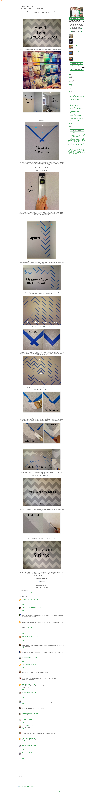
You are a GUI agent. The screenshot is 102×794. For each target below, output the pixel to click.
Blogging (81, 135)
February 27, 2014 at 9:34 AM (33, 657)
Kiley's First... (83, 143)
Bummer (69, 136)
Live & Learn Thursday (44, 592)
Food (74, 139)
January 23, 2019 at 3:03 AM (31, 752)
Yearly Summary (75, 153)
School (82, 149)
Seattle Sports (77, 150)
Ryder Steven (72, 149)
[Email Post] (21, 590)
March (70, 92)
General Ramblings (77, 140)
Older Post (63, 778)
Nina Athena (24, 745)
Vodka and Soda (27, 602)
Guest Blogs (74, 141)
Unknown (23, 621)
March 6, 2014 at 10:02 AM (28, 725)
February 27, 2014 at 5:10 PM (32, 684)
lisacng (23, 670)
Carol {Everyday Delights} (26, 713)
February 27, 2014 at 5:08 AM (37, 599)
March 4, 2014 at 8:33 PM (35, 713)
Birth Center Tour (79, 51)
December (70, 80)
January (70, 123)
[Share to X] (25, 590)
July (69, 87)
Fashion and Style (79, 138)
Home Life (70, 143)
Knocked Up (70, 144)
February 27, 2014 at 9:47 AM (31, 664)
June (70, 88)
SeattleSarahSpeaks (25, 613)
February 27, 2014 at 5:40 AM (37, 607)
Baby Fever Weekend (73, 104)
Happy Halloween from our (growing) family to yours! (79, 57)
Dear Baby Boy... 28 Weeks (74, 107)
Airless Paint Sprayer (25, 740)
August (70, 85)
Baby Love (23, 592)
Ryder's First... (78, 149)
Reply (23, 604)
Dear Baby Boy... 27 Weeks (74, 114)
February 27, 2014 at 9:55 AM (29, 670)
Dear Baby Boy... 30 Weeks (74, 95)
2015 (69, 77)
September (71, 84)
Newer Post (19, 778)
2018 (69, 73)
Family (74, 138)
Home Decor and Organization (30, 592)
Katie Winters (24, 664)
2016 (69, 76)
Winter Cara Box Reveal (74, 105)
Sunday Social (73, 151)
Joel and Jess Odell (25, 657)
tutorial (54, 388)
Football (77, 139)
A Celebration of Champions (74, 111)
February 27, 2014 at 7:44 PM (35, 700)
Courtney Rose (24, 643)
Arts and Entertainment (72, 134)
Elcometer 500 (24, 757)
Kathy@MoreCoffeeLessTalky (27, 599)
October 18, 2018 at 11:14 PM (31, 745)
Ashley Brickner (25, 684)
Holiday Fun (71, 142)
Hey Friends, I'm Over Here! (74, 121)
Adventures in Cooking (72, 132)
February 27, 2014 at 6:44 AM (30, 621)
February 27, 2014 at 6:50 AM (31, 627)
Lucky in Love (72, 145)
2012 (69, 126)
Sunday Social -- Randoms (74, 99)
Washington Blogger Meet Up (74, 120)
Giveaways (70, 141)
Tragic (73, 152)
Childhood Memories (81, 136)
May (69, 89)
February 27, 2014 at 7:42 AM (32, 643)
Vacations (76, 152)
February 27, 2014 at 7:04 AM (33, 636)
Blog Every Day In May (75, 135)
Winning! (71, 112)
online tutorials (32, 17)
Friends (70, 140)
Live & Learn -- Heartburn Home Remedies (77, 108)
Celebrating (74, 136)
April (70, 91)
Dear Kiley (70, 138)
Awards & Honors (79, 134)
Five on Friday (70, 139)
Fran (23, 725)
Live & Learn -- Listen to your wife (75, 115)
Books (84, 135)
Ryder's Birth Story (79, 45)
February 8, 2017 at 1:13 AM (30, 738)
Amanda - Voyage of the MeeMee (27, 651)
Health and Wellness (80, 141)
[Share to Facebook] (27, 590)
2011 (69, 128)
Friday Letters (82, 139)
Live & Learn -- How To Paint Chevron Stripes (77, 96)
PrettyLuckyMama (25, 636)
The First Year (78, 151)
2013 (69, 125)
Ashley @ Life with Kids (26, 700)
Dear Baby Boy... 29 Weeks (74, 100)
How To (36, 592)
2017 (69, 74)
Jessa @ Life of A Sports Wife (27, 607)
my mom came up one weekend (47, 114)
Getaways (83, 140)
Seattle (72, 150)
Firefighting (83, 138)
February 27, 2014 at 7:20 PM (31, 692)
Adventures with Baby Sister (80, 132)
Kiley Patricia (78, 143)
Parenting (70, 147)
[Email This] (23, 590)
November (70, 81)
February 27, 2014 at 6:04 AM (34, 613)
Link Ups (39, 592)
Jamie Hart (24, 692)
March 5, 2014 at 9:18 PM (28, 719)
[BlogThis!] (24, 590)
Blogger (59, 791)
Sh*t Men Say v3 (79, 39)
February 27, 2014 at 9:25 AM (38, 651)
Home (42, 778)
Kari (22, 719)
